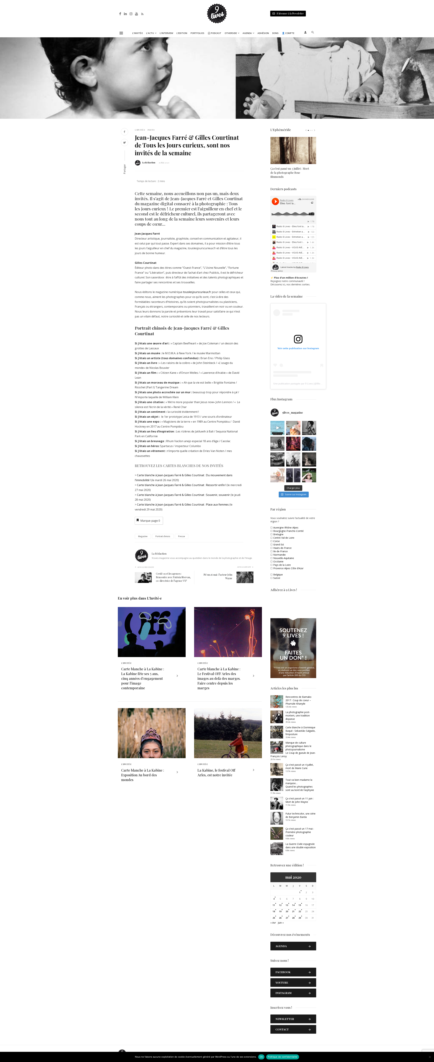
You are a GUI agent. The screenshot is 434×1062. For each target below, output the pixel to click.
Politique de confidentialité (282, 1056)
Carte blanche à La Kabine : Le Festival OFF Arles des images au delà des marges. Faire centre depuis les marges (219, 678)
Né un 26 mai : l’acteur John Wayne (218, 576)
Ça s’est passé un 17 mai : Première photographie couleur (299, 832)
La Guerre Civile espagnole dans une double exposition (300, 845)
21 (293, 911)
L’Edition (181, 33)
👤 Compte (288, 33)
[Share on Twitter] (124, 143)
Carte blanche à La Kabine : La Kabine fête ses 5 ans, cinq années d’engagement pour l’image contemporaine (142, 678)
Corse (276, 541)
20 (287, 911)
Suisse (276, 578)
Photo (151, 129)
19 (280, 911)
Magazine (142, 536)
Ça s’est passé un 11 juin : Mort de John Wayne (299, 800)
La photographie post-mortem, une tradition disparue (297, 715)
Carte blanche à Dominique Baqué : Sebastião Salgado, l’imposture (300, 731)
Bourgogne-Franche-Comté (288, 531)
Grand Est (278, 544)
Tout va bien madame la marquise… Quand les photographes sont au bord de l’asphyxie (299, 785)
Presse (181, 536)
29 (300, 917)
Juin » (281, 922)
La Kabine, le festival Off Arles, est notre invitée (216, 772)
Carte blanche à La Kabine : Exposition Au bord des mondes (142, 775)
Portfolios (197, 33)
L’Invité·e (137, 33)
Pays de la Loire (282, 564)
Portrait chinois (162, 536)
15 (300, 905)
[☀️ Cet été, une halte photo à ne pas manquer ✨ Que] (309, 428)
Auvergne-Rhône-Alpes (285, 527)
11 (274, 905)
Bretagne (278, 534)
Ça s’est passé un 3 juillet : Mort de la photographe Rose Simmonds (289, 172)
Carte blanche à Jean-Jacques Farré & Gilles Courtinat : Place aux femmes (183, 504)
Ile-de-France (280, 551)
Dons (275, 33)
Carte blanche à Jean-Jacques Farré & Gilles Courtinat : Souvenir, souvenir (183, 495)
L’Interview (166, 33)
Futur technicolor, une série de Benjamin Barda (300, 815)
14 (293, 905)
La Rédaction (148, 162)
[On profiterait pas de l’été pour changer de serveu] (277, 428)
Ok (261, 1056)
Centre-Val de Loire (283, 537)
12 (280, 905)
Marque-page (150, 521)
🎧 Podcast (214, 33)
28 (293, 917)
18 (274, 911)
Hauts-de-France (282, 547)
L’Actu (150, 33)
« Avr (273, 922)
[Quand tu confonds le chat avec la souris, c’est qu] (293, 428)
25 (274, 917)
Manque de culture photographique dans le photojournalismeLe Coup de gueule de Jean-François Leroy (293, 749)
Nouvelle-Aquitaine (283, 558)
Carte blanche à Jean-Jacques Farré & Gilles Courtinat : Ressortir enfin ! (181, 485)
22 (300, 911)
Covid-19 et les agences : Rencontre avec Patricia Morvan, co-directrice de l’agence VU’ (173, 577)
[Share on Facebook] (124, 132)
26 (280, 917)
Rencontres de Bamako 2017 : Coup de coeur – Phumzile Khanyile (298, 700)
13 (287, 905)
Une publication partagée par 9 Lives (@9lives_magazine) (304, 383)
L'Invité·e (140, 129)
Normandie (279, 554)
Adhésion (263, 33)
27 (287, 917)
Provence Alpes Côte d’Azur (288, 568)
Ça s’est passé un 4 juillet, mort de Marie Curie (299, 766)
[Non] (429, 1057)
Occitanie (278, 561)
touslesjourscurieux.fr (197, 292)
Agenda (247, 33)
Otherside (231, 33)
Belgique (278, 574)
